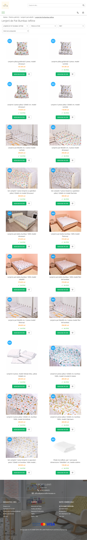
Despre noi (6, 506)
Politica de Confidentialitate (12, 511)
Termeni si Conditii (9, 509)
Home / (6, 17)
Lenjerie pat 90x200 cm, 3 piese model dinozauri (65, 149)
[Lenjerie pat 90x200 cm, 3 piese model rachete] (22, 135)
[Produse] (3, 13)
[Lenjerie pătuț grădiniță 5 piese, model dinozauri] (22, 48)
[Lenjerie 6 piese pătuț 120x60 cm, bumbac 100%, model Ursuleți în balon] (65, 355)
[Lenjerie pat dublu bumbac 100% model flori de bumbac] (65, 264)
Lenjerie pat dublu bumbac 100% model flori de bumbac (65, 278)
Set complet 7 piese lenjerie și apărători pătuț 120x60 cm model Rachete (65, 192)
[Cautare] (83, 5)
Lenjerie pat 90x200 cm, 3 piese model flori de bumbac (65, 321)
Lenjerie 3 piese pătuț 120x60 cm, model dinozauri (21, 106)
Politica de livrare (8, 514)
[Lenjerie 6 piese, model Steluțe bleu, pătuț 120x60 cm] (22, 356)
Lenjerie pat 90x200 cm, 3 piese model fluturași (21, 321)
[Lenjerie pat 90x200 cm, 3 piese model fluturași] (22, 307)
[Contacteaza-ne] (77, 13)
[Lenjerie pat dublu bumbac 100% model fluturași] (65, 221)
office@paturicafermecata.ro (44, 493)
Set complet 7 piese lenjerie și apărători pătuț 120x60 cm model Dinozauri (22, 192)
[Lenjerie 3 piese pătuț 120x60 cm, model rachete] (65, 91)
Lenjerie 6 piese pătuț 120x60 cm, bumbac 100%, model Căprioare (65, 418)
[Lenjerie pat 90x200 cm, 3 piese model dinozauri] (65, 135)
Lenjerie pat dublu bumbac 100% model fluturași (65, 235)
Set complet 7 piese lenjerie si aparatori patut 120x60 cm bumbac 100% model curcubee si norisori (22, 461)
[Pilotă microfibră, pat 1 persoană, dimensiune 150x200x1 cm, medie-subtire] (65, 447)
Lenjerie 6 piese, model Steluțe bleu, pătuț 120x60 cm (22, 375)
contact (5, 516)
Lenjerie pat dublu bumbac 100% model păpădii (22, 278)
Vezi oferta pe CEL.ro (10, 535)
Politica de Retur (36, 509)
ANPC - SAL (34, 516)
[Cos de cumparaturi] (83, 13)
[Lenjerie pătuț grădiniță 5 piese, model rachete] (65, 48)
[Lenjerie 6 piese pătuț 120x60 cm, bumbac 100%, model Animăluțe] (22, 404)
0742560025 (45, 490)
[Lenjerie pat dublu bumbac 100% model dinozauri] (22, 221)
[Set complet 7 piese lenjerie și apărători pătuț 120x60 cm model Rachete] (65, 178)
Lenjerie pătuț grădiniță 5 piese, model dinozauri (22, 63)
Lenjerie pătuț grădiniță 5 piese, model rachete (65, 63)
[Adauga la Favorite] (29, 74)
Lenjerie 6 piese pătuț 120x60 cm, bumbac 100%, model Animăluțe (22, 418)
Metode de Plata (36, 506)
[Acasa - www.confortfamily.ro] (13, 5)
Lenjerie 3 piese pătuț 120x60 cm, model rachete (65, 106)
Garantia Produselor (37, 511)
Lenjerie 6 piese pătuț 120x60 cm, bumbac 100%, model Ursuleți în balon (65, 375)
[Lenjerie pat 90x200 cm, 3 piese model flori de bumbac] (65, 307)
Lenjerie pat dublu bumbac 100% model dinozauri (22, 235)
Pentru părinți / (14, 17)
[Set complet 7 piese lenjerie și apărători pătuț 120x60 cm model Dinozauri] (22, 178)
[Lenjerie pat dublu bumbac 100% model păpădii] (22, 264)
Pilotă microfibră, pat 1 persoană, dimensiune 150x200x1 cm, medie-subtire (65, 461)
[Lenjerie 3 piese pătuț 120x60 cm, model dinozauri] (22, 91)
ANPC (33, 514)
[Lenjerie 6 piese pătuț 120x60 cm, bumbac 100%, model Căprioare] (65, 404)
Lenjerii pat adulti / (28, 17)
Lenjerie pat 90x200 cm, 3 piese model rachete (21, 149)
